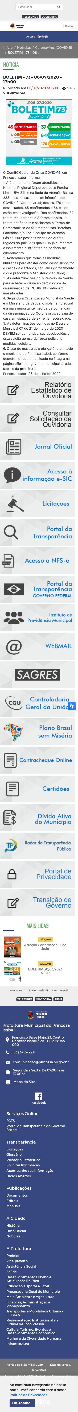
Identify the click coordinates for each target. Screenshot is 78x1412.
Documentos (17, 1195)
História (13, 1225)
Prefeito (12, 1256)
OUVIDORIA (49, 16)
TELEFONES (30, 16)
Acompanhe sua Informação (29, 1170)
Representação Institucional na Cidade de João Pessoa (32, 1322)
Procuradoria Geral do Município (33, 1291)
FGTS (10, 1121)
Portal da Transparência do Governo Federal (35, 1128)
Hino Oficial (16, 1231)
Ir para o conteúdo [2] (38, 990)
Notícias (24, 47)
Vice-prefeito (17, 1261)
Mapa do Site (24, 1082)
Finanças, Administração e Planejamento (28, 1304)
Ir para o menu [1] (17, 990)
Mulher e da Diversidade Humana (33, 1338)
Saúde (11, 1272)
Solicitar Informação (23, 1165)
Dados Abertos (18, 1176)
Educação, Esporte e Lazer (27, 1286)
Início (8, 47)
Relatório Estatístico (23, 1160)
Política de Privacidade (28, 1395)
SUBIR (58, 999)
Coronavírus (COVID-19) (54, 47)
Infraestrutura (17, 1344)
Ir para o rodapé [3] (60, 990)
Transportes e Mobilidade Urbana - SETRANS (34, 1313)
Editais (12, 1201)
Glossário (14, 1154)
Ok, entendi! (22, 1403)
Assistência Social (21, 1266)
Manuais (13, 1206)
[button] (58, 7)
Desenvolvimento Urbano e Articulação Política (28, 1279)
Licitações (14, 1149)
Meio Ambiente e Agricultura (30, 1297)
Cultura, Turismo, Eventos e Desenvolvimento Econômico (30, 1331)
